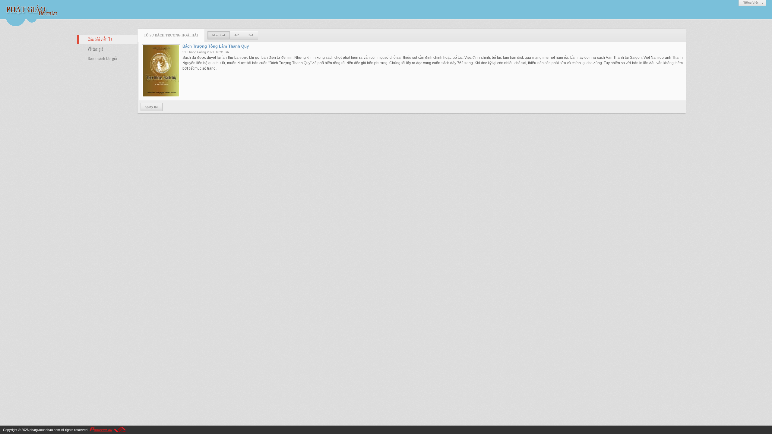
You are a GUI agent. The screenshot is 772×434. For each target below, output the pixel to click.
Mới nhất (218, 35)
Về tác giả (95, 48)
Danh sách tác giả (102, 58)
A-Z (236, 35)
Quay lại (151, 106)
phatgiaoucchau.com (45, 430)
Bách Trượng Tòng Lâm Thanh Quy (215, 46)
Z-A (250, 35)
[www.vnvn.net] (107, 430)
